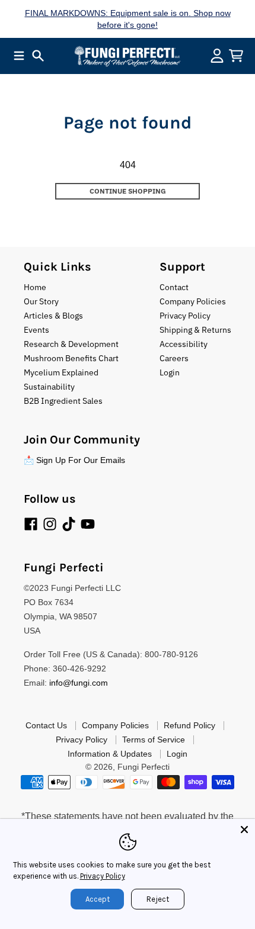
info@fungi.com (78, 682)
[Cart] (236, 56)
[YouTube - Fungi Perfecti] (88, 524)
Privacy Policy (102, 876)
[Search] (38, 56)
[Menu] (19, 56)
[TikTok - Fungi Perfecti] (69, 524)
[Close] (244, 829)
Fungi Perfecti (143, 767)
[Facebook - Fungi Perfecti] (31, 524)
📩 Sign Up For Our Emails (74, 460)
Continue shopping (128, 191)
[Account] (217, 56)
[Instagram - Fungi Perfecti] (50, 524)
